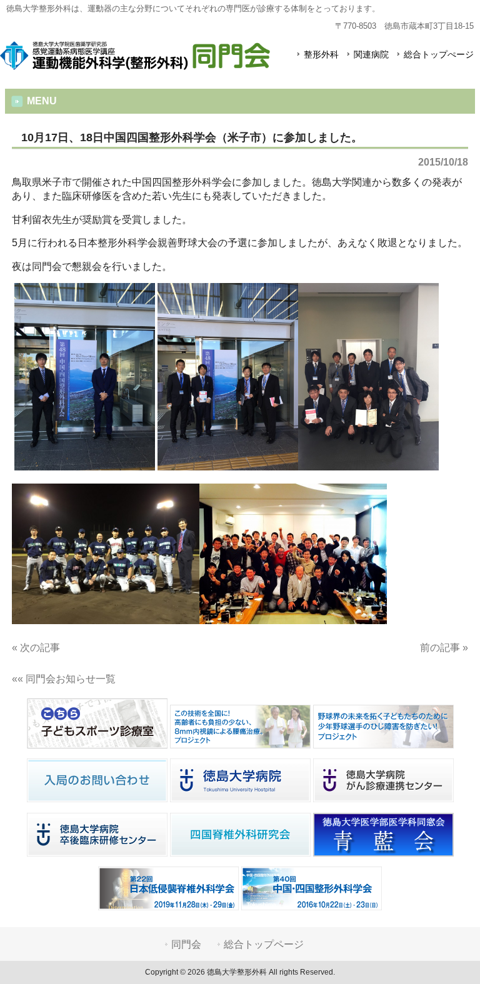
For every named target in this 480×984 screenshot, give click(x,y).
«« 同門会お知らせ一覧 (64, 678)
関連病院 (371, 54)
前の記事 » (444, 647)
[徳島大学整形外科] (135, 64)
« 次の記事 (36, 647)
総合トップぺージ (439, 54)
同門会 (186, 944)
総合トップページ (264, 944)
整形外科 (321, 54)
